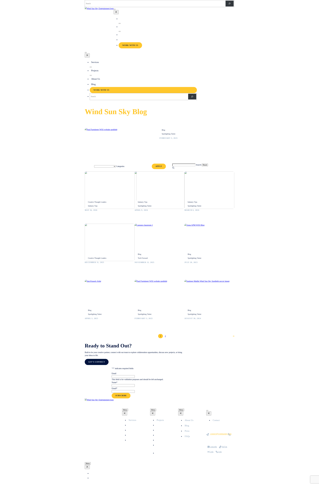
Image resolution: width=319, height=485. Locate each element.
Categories (120, 166)
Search (198, 165)
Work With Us (130, 45)
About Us (124, 35)
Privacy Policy (96, 473)
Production (133, 430)
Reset (169, 166)
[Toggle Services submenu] (120, 23)
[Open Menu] (115, 9)
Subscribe (121, 396)
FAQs (187, 436)
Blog (122, 40)
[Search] (230, 3)
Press (187, 431)
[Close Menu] (116, 12)
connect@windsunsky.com (220, 434)
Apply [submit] (159, 166)
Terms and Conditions (99, 478)
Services (123, 19)
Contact (216, 420)
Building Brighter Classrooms (151, 270)
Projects (123, 27)
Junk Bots (160, 453)
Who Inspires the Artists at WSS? (103, 217)
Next (228, 336)
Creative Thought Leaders (97, 202)
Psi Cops (160, 435)
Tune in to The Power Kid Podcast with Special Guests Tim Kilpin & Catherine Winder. (106, 274)
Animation (133, 425)
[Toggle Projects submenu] (120, 31)
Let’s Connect (96, 362)
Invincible (160, 440)
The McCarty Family (165, 430)
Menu (125, 410)
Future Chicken (163, 425)
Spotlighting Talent (168, 134)
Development (134, 435)
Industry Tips (92, 206)
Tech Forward (143, 258)
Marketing (133, 440)
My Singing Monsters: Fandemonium (165, 446)
